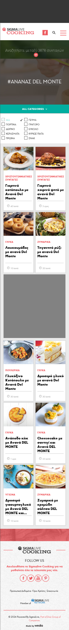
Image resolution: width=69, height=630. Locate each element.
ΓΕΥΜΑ (32, 120)
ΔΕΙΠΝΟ (10, 129)
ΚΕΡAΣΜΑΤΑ (12, 133)
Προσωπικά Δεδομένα (20, 591)
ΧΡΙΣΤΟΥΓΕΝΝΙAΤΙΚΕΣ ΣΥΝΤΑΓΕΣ (18, 178)
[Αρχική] (18, 33)
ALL (8, 120)
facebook (23, 578)
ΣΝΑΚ (32, 138)
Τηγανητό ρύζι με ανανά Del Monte (49, 251)
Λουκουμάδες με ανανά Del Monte (16, 251)
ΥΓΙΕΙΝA (10, 494)
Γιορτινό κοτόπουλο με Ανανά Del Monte (16, 191)
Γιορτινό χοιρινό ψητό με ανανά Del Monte (50, 191)
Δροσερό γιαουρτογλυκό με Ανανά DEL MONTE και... (18, 506)
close (36, 55)
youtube (38, 578)
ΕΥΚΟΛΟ (33, 129)
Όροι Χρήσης (38, 591)
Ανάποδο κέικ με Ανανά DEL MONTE (16, 442)
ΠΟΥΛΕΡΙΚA (12, 370)
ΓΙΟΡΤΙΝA (11, 124)
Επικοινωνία (52, 591)
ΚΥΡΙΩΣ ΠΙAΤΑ (36, 133)
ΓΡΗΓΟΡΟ (34, 124)
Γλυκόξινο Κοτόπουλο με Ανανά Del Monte (17, 382)
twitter (30, 578)
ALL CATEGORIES (33, 109)
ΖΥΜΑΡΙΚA (43, 242)
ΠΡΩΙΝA (10, 138)
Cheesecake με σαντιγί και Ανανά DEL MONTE (49, 444)
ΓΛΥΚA (9, 242)
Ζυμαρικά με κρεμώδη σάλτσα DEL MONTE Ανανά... (47, 507)
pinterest (45, 578)
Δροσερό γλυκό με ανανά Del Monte (50, 380)
